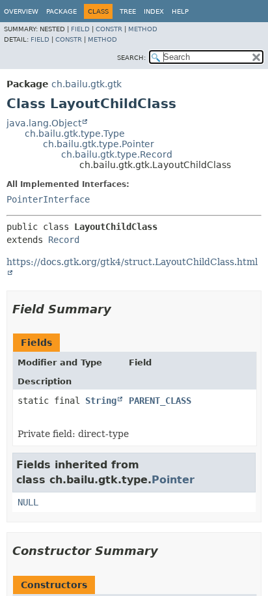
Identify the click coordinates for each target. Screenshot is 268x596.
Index (154, 11)
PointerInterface (48, 199)
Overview (21, 11)
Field (80, 29)
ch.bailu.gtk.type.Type (75, 133)
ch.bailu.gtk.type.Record (116, 154)
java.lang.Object (44, 123)
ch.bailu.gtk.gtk (86, 84)
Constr (109, 29)
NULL (28, 502)
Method (142, 29)
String (100, 400)
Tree (128, 11)
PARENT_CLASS (160, 400)
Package (61, 11)
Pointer (173, 480)
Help (180, 11)
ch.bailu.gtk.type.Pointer (98, 144)
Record (63, 239)
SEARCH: (131, 57)
